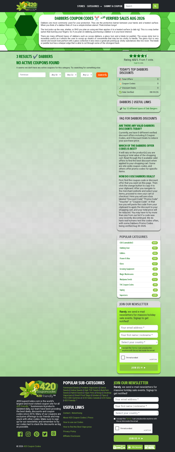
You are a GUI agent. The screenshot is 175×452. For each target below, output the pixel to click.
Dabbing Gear (138, 248)
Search (101, 75)
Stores (81, 6)
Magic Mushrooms (138, 274)
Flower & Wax (138, 258)
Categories (93, 6)
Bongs (99, 393)
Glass (138, 263)
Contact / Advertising (72, 413)
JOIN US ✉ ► (138, 367)
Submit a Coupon (113, 6)
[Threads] (53, 435)
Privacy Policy (69, 431)
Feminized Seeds (71, 387)
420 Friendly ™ (70, 400)
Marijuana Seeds (138, 279)
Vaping (138, 290)
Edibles (138, 253)
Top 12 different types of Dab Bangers (140, 108)
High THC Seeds (91, 390)
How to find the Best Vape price (77, 427)
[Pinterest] (37, 435)
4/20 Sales (106, 398)
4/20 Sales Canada (91, 398)
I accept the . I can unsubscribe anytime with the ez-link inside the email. (138, 349)
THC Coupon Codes (138, 284)
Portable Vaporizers (90, 387)
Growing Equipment (138, 269)
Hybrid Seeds (77, 393)
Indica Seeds (77, 390)
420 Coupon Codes (32, 446)
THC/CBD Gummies (72, 398)
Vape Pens (90, 393)
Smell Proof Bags (83, 395)
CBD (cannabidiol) (138, 242)
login (136, 63)
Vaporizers (138, 295)
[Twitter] (45, 435)
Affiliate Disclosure (71, 436)
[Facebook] (20, 435)
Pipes (104, 395)
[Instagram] (28, 435)
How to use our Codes (73, 422)
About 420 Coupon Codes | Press (78, 417)
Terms (134, 348)
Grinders (96, 395)
